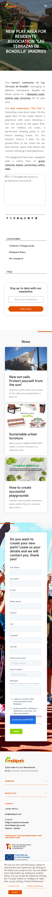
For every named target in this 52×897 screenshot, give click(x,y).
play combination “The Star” (26, 108)
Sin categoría (27, 26)
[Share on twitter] (10, 218)
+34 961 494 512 (11, 809)
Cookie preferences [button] (35, 886)
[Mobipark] (11, 6)
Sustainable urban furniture (23, 436)
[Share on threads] (14, 218)
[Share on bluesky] (28, 218)
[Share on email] (36, 218)
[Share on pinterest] (18, 218)
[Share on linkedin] (21, 218)
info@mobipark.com (13, 814)
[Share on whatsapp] (25, 218)
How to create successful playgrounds (20, 492)
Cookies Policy (14, 886)
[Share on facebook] (7, 218)
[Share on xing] (32, 218)
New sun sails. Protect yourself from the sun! (26, 381)
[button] (45, 6)
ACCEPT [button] (15, 892)
